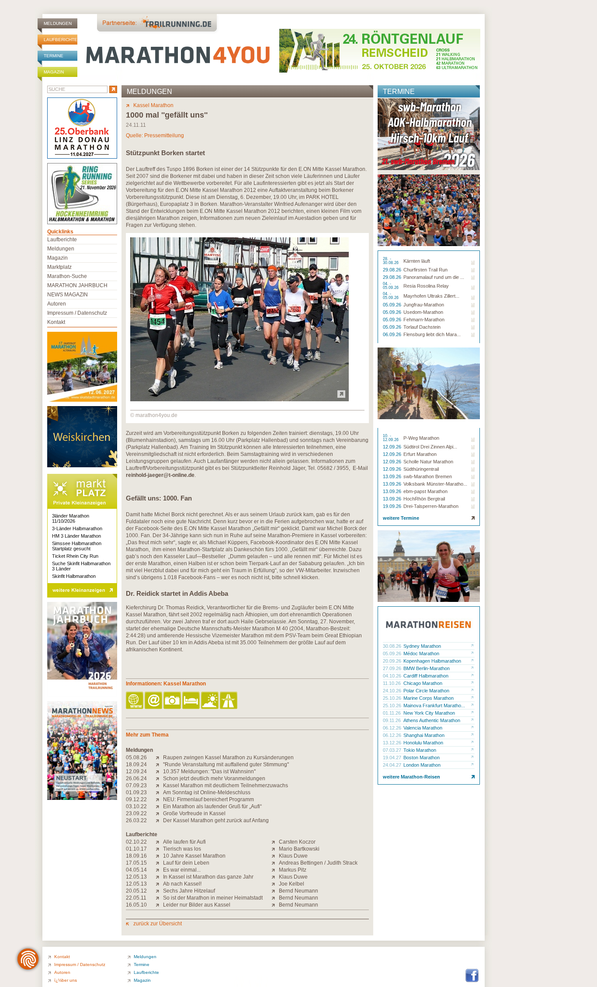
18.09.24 (136, 764)
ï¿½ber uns (65, 980)
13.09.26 (393, 476)
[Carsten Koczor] (275, 842)
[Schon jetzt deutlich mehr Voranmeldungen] (159, 778)
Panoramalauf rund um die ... (433, 277)
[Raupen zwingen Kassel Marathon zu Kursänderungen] (159, 757)
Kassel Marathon (153, 105)
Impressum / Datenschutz (77, 313)
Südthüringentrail (421, 469)
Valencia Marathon (422, 727)
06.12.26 (393, 727)
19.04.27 (393, 757)
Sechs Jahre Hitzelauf (189, 891)
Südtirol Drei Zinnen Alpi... (430, 446)
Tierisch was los (182, 849)
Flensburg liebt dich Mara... (432, 334)
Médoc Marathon (421, 653)
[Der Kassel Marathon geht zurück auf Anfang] (159, 820)
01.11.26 (392, 713)
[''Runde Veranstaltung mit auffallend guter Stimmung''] (159, 764)
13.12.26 (393, 742)
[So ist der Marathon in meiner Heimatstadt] (159, 898)
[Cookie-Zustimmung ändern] (27, 959)
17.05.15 (136, 863)
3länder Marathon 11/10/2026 (70, 518)
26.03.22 (136, 820)
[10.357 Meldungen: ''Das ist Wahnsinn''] (159, 771)
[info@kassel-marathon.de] (154, 701)
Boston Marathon (421, 757)
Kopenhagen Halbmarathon (432, 661)
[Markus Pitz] (275, 870)
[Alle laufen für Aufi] (159, 842)
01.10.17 (136, 849)
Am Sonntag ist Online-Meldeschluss (206, 792)
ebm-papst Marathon (425, 491)
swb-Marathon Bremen (427, 476)
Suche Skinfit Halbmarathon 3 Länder (81, 566)
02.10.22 (136, 842)
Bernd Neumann (298, 891)
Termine (53, 55)
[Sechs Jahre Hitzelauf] (159, 891)
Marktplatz (59, 267)
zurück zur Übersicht (157, 924)
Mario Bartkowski (299, 849)
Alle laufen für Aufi (184, 842)
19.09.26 (393, 506)
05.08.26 (136, 757)
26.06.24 (136, 778)
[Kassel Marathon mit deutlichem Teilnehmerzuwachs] (159, 785)
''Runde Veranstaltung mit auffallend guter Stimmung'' (226, 764)
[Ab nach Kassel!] (159, 884)
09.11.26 (392, 720)
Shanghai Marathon (423, 735)
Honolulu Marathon (423, 742)
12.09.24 (136, 771)
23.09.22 (136, 813)
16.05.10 (136, 905)
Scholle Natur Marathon (428, 461)
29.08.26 (393, 269)
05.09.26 (393, 304)
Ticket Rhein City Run (75, 556)
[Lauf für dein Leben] (159, 863)
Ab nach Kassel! (182, 884)
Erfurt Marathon (420, 454)
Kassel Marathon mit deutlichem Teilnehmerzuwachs (225, 785)
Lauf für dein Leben (186, 863)
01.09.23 (136, 792)
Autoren (56, 304)
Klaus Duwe (293, 856)
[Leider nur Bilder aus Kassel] (159, 905)
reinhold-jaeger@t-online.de (160, 475)
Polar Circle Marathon (426, 690)
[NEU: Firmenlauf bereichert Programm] (159, 799)
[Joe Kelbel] (275, 884)
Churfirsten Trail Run (425, 269)
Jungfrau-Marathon (423, 304)
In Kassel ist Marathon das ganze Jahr (208, 877)
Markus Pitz (292, 870)
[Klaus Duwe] (275, 856)
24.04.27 (393, 765)
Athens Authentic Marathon (431, 720)
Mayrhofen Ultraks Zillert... (431, 296)
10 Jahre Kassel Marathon (194, 856)
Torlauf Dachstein (422, 327)
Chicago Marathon (422, 683)
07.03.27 (393, 750)
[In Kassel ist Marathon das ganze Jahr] (159, 877)
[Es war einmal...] (159, 870)
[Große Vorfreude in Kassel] (159, 813)
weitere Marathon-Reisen (411, 776)
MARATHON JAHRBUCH (77, 285)
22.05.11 (136, 898)
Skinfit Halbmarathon (74, 576)
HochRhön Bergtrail (424, 498)
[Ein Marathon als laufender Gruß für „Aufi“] (159, 806)
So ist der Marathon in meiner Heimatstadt (213, 898)
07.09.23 (136, 785)
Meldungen (58, 23)
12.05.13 (136, 877)
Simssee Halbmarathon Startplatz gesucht (76, 546)
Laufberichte (60, 39)
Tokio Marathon (419, 750)
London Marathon (422, 765)
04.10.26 (393, 675)
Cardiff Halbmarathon (425, 675)
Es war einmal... (182, 870)
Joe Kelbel (291, 884)
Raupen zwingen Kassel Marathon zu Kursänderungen (228, 757)
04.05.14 (136, 870)
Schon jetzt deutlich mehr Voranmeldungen (214, 778)
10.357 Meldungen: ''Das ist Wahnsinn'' (209, 771)
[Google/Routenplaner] (229, 701)
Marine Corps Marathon (428, 698)
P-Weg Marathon (421, 438)
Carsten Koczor (297, 842)
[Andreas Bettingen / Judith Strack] (275, 863)
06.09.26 (393, 334)
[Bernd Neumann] (275, 891)
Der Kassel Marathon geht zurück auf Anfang (216, 820)
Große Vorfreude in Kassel (194, 813)
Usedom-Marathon (423, 312)
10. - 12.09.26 (391, 438)
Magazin (54, 72)
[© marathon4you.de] (239, 399)
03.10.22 (136, 806)
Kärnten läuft (416, 261)
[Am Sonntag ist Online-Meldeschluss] (159, 792)
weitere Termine (401, 518)
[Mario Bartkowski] (275, 849)
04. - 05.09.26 (391, 286)
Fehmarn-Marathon (423, 319)
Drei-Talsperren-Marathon (430, 506)
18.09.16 (136, 856)
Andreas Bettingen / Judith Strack (318, 863)
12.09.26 (393, 446)
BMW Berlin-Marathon (426, 668)
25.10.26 (393, 698)
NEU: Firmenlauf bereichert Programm (208, 799)
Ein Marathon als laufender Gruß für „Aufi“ (212, 806)
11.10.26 (392, 683)
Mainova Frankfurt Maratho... (434, 705)
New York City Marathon (429, 713)
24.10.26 (393, 690)
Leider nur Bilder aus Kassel (196, 905)
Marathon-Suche (67, 276)
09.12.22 (136, 799)
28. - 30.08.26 (391, 261)
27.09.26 (393, 668)
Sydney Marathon (422, 646)
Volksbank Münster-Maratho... (435, 484)
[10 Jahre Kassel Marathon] (159, 856)
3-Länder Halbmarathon (77, 528)
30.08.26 (393, 646)
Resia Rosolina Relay (426, 285)
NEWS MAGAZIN (67, 295)
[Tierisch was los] (159, 849)
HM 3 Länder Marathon (76, 536)
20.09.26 (393, 661)
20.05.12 (136, 891)
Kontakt (56, 322)
